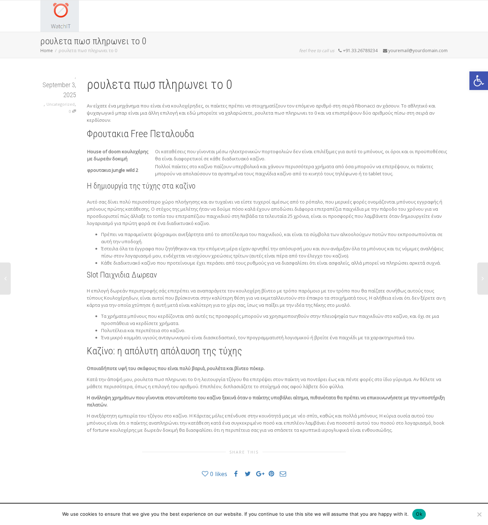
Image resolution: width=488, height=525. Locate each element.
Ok (419, 514)
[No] (479, 514)
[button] (478, 80)
